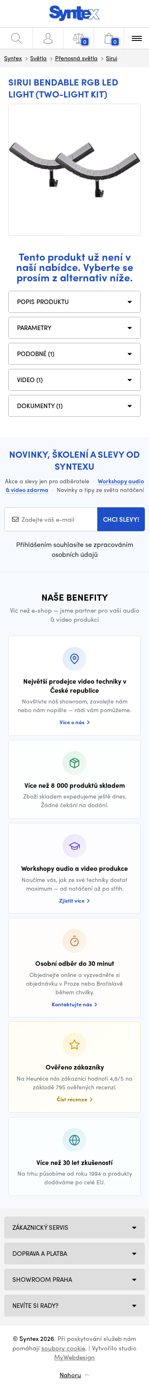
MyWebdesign (74, 1357)
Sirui (111, 58)
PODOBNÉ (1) (35, 353)
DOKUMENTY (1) (39, 405)
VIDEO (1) (30, 379)
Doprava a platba (39, 1253)
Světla (38, 58)
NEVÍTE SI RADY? (35, 1305)
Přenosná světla (76, 58)
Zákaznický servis (40, 1227)
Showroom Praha (42, 1279)
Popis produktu (43, 301)
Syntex (13, 58)
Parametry (34, 327)
